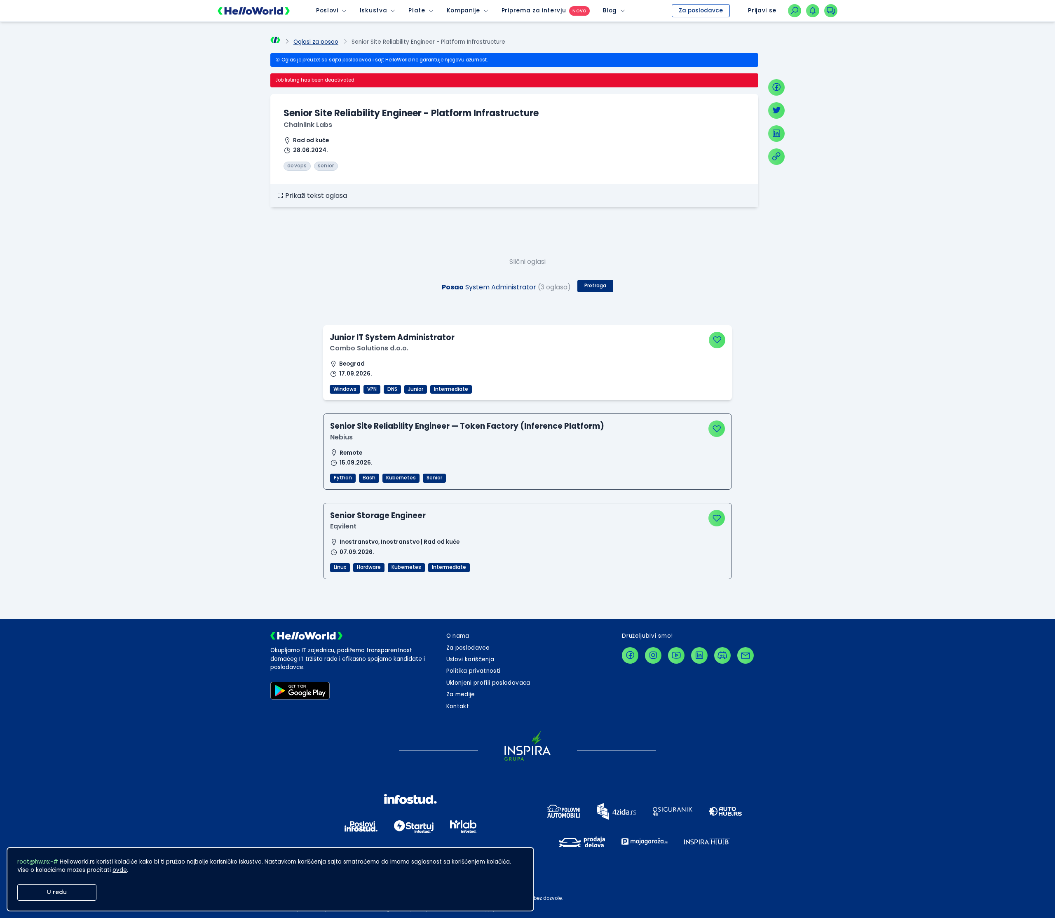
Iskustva (373, 10)
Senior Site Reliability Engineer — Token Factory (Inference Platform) (467, 426)
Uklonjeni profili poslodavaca (488, 683)
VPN (372, 389)
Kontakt (457, 706)
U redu (57, 892)
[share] (776, 156)
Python (343, 477)
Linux (340, 567)
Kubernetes (401, 477)
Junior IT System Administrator (392, 337)
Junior (415, 389)
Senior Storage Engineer (378, 515)
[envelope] (745, 655)
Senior (434, 477)
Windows (344, 389)
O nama (457, 636)
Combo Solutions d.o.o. (369, 348)
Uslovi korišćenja (470, 659)
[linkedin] (776, 133)
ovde (120, 870)
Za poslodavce (701, 10)
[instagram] (653, 655)
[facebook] (776, 87)
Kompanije (463, 10)
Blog (610, 10)
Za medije (460, 694)
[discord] (722, 655)
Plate (416, 10)
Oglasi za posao (315, 42)
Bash (369, 477)
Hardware (369, 567)
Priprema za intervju (534, 10)
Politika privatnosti (473, 671)
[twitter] (776, 110)
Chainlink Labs (308, 124)
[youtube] (676, 655)
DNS (392, 389)
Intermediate (451, 389)
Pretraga (595, 285)
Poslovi (327, 10)
